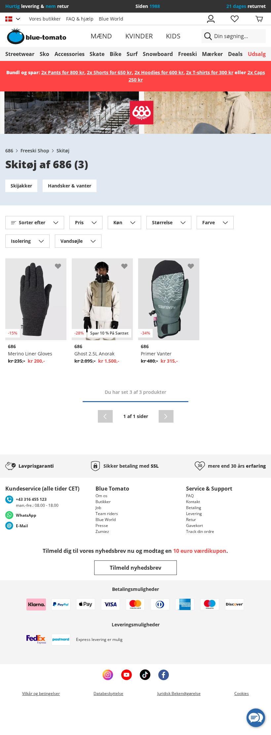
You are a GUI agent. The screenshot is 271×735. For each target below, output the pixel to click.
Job (98, 507)
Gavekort (194, 525)
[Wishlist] (61, 263)
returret (246, 6)
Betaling (193, 507)
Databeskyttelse (108, 693)
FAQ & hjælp (80, 19)
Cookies (241, 693)
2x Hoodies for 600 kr (159, 72)
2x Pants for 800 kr (62, 72)
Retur (191, 519)
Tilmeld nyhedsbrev (135, 567)
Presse (102, 525)
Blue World (111, 19)
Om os (101, 496)
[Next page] (166, 416)
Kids (173, 35)
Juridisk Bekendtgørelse (179, 693)
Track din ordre (200, 531)
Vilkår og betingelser (41, 693)
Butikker (103, 501)
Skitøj (63, 150)
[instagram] (107, 674)
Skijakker (21, 186)
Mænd (101, 35)
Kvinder (139, 35)
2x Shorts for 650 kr (109, 72)
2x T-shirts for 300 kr (209, 72)
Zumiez (102, 531)
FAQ (190, 496)
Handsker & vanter (69, 186)
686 (9, 150)
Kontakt (193, 501)
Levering (194, 513)
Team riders (107, 513)
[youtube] (126, 674)
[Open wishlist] (234, 19)
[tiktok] (145, 674)
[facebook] (163, 674)
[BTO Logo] (47, 36)
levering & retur (37, 6)
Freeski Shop (34, 150)
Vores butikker (45, 19)
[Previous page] (105, 416)
